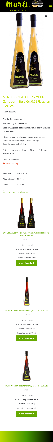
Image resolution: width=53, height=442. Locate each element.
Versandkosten (21, 123)
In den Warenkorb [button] (26, 263)
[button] (46, 16)
